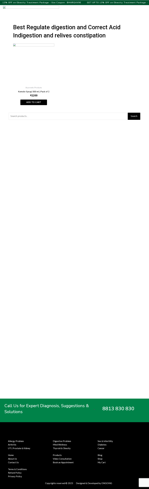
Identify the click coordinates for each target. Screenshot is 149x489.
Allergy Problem (16, 441)
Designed (80, 483)
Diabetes (102, 444)
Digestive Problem (62, 441)
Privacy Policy (15, 476)
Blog (100, 455)
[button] (138, 12)
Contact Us (13, 462)
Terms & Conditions (17, 469)
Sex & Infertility (105, 441)
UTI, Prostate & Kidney (19, 448)
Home (11, 455)
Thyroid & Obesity (62, 448)
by (100, 483)
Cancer (101, 448)
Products (57, 455)
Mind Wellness (60, 444)
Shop (100, 458)
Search (134, 116)
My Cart (102, 462)
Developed (93, 483)
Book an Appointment (63, 462)
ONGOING (106, 483)
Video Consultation (62, 458)
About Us (12, 458)
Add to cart (33, 102)
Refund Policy (15, 472)
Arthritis (12, 444)
